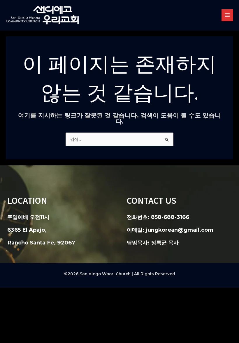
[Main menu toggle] (227, 15)
